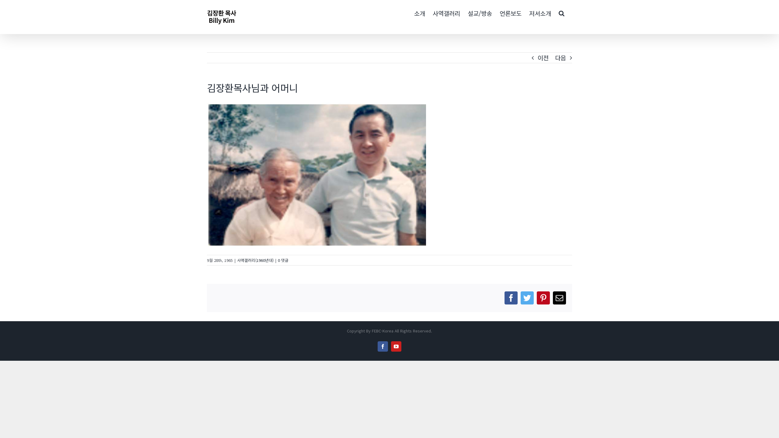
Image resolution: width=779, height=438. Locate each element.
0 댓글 (283, 260)
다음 (560, 57)
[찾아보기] (561, 13)
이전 (543, 57)
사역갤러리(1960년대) (255, 260)
